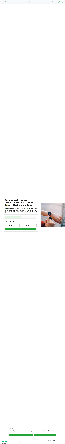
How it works (25, 1)
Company (48, 1)
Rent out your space (32, 1)
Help (53, 1)
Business (39, 1)
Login (56, 1)
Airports (44, 1)
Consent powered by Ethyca (51, 440)
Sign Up (60, 1)
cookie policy (38, 431)
